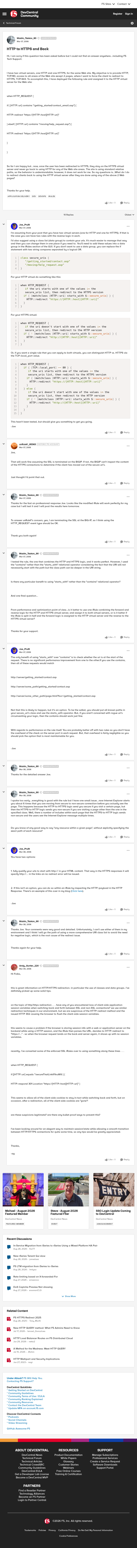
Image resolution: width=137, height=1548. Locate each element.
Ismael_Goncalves (36, 1331)
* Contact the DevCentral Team (24, 1405)
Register (117, 13)
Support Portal (105, 1468)
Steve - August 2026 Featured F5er (64, 1212)
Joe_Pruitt (24, 224)
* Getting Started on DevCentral (24, 1390)
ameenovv (34, 1280)
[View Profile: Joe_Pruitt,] (14, 226)
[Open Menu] (132, 23)
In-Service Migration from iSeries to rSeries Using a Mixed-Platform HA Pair (55, 1245)
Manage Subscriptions (105, 1455)
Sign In (129, 13)
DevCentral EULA (32, 1471)
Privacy (52, 1530)
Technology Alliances (32, 1493)
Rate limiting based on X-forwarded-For (35, 1276)
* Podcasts (13, 1416)
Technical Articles (32, 1461)
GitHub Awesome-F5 (18, 1428)
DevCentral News (13, 1219)
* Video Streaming (17, 1422)
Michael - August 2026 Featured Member (20, 1212)
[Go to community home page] (24, 14)
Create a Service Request (105, 1461)
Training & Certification (68, 1474)
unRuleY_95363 (27, 444)
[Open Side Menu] (4, 13)
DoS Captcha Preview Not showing (33, 1287)
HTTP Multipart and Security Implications (36, 1359)
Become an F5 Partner (32, 1497)
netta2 (32, 1341)
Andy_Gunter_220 (29, 965)
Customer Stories (68, 1464)
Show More (70, 1296)
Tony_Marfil (35, 1321)
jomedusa (34, 1259)
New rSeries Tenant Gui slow (29, 1256)
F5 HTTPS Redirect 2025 (27, 1317)
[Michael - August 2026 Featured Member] (23, 1189)
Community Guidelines (31, 1468)
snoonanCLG (35, 1290)
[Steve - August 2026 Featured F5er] (68, 1189)
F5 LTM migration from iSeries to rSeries (35, 1266)
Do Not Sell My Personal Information (95, 1530)
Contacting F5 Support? (20, 1381)
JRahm (31, 1352)
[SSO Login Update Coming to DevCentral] (113, 1189)
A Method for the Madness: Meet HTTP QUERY (39, 1348)
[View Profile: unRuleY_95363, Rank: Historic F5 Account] (14, 446)
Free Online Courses (68, 1471)
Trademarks (30, 1530)
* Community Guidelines (20, 1393)
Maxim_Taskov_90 (26, 38)
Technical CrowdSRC (32, 1464)
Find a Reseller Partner (32, 1490)
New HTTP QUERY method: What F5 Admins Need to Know (46, 1328)
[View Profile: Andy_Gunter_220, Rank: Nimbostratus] (14, 967)
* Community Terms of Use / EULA (26, 1396)
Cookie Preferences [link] (68, 1536)
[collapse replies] (4, 224)
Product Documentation (68, 1455)
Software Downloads (105, 1464)
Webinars (68, 1468)
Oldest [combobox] (129, 215)
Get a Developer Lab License (32, 1474)
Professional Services (105, 1458)
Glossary (68, 1461)
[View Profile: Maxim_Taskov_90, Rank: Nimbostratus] (11, 40)
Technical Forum (13, 23)
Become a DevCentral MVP (32, 1477)
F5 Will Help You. (25, 1378)
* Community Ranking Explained (25, 1399)
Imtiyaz (32, 1269)
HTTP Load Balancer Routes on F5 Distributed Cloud (43, 1338)
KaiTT (32, 1249)
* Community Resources (20, 1402)
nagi (30, 1362)
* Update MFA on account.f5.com (25, 1408)
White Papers (68, 1458)
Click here (77, 890)
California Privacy (66, 1530)
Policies (42, 1530)
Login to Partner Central (32, 1500)
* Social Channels (16, 1419)
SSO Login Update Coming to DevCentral (113, 1212)
